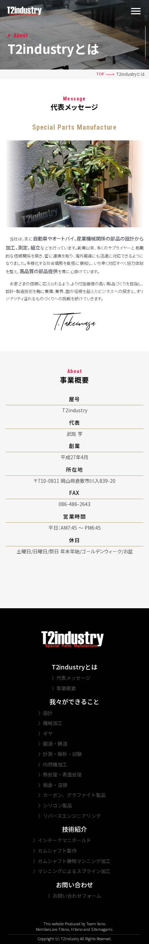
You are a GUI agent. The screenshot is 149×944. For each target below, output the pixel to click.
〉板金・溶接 (52, 785)
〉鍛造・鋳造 (52, 743)
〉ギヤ (45, 733)
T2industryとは (74, 666)
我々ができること (74, 701)
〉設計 (45, 713)
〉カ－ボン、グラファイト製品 (72, 795)
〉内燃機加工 (52, 764)
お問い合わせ (74, 884)
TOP (100, 73)
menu (136, 11)
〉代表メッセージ (71, 678)
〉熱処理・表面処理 (60, 774)
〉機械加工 (50, 723)
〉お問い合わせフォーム (74, 896)
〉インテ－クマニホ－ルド (62, 840)
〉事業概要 (64, 688)
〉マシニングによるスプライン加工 (72, 871)
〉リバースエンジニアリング (69, 816)
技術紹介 (74, 829)
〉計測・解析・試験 (60, 754)
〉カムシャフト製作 (55, 850)
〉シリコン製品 (55, 805)
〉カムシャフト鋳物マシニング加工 (72, 861)
